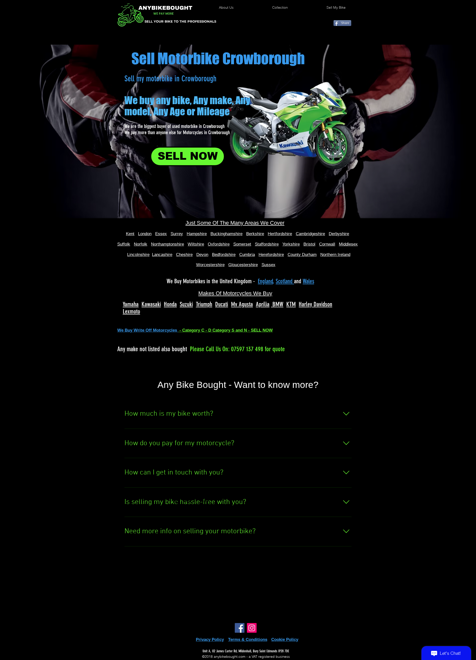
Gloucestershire (243, 264)
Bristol (309, 244)
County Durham (302, 254)
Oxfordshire (219, 244)
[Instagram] (252, 628)
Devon (202, 254)
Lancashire (162, 254)
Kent (130, 233)
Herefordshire (271, 254)
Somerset (242, 244)
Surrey (177, 233)
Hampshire (197, 233)
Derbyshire (339, 233)
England (265, 281)
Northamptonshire (167, 244)
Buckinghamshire (226, 233)
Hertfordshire (280, 233)
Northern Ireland (335, 254)
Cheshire (184, 254)
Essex (161, 233)
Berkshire (255, 233)
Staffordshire (267, 244)
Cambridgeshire (310, 233)
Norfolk (140, 244)
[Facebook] (239, 628)
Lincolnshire (138, 254)
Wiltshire (196, 244)
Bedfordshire (224, 254)
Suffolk (123, 244)
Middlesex (348, 244)
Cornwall (327, 244)
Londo (143, 233)
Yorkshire (291, 244)
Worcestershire (210, 264)
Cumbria (247, 254)
